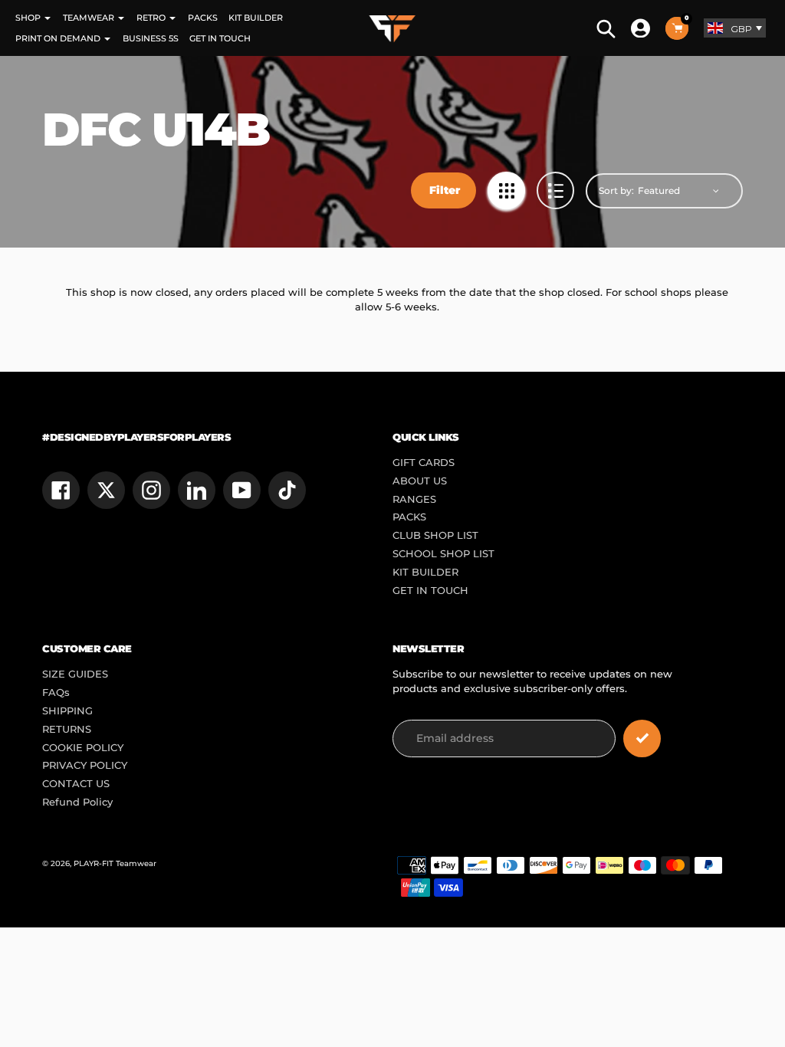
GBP (741, 28)
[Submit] (642, 738)
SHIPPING (67, 711)
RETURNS (66, 729)
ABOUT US (419, 481)
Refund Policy (77, 802)
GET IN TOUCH (430, 590)
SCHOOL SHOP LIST (443, 554)
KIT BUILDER (425, 572)
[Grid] (506, 190)
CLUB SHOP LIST (435, 535)
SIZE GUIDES (75, 674)
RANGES (414, 499)
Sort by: (616, 190)
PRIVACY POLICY (84, 765)
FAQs (56, 692)
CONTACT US (76, 783)
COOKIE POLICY (82, 747)
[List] (555, 190)
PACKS (409, 517)
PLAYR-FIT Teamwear (115, 863)
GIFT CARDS (423, 462)
